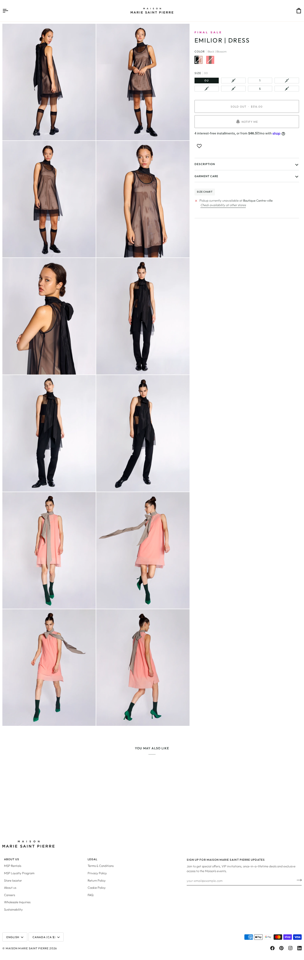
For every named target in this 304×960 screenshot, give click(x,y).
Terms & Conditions (101, 866)
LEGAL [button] (92, 859)
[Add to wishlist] (199, 146)
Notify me (250, 122)
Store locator (13, 880)
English (12, 937)
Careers (9, 895)
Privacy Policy (97, 873)
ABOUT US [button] (11, 859)
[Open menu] (9, 10)
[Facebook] (272, 948)
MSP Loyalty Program (19, 873)
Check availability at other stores (223, 205)
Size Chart (205, 191)
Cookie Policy (97, 887)
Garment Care (206, 176)
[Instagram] (290, 948)
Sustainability (13, 909)
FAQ (91, 895)
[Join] (298, 880)
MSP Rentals (12, 866)
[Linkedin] (299, 948)
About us (10, 887)
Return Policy (97, 880)
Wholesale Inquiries (17, 902)
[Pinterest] (281, 948)
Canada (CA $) (44, 937)
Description (205, 164)
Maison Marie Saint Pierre (27, 948)
